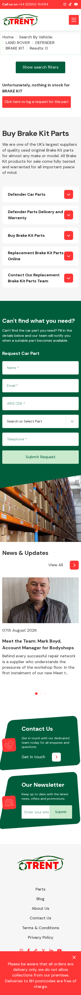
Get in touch (33, 757)
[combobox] (40, 421)
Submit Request (41, 457)
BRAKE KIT (15, 48)
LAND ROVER (18, 42)
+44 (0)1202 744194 (33, 4)
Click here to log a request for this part (36, 101)
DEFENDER (45, 42)
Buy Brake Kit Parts (26, 235)
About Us (40, 908)
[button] (36, 693)
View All (55, 565)
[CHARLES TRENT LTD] (22, 19)
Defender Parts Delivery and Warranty (35, 215)
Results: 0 (39, 48)
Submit (61, 812)
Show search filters (40, 67)
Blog (40, 898)
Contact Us (40, 918)
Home (8, 37)
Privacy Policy (40, 937)
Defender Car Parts (26, 194)
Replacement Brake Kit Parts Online (36, 256)
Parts (40, 889)
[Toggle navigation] (74, 20)
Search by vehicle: (36, 37)
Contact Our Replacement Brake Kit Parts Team (34, 278)
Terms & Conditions (40, 927)
